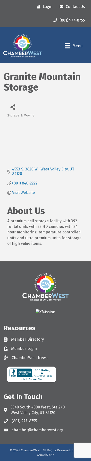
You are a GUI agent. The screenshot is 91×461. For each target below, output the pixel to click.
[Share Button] (12, 106)
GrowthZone (45, 455)
